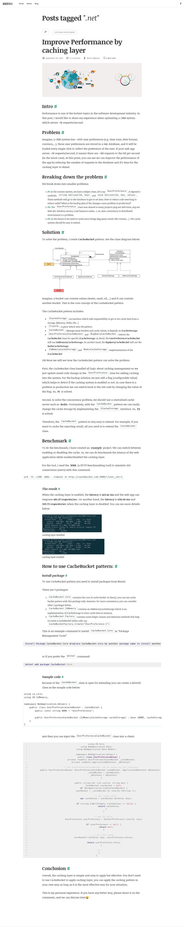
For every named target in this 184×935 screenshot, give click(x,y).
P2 (138, 409)
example (96, 448)
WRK (73, 465)
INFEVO (7, 4)
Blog (36, 4)
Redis (63, 404)
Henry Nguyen (93, 58)
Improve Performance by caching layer (82, 46)
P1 (59, 391)
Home (21, 4)
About (29, 4)
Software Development (65, 32)
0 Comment (75, 58)
